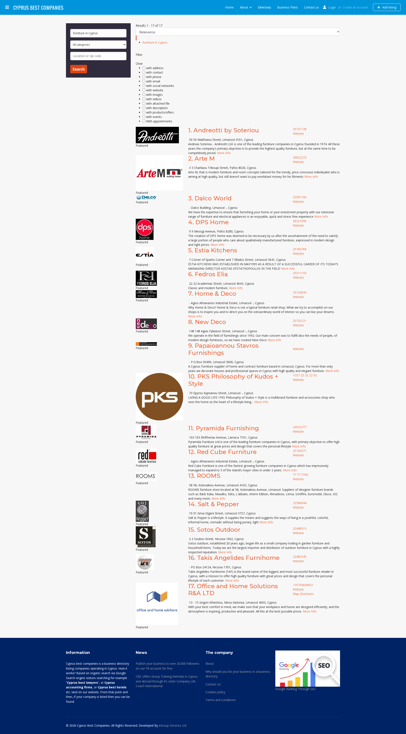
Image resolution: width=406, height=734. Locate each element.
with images (154, 95)
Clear (139, 64)
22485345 (299, 557)
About (244, 7)
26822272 (299, 157)
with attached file (158, 103)
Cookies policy (215, 692)
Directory (264, 7)
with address (154, 68)
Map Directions (303, 594)
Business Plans (287, 7)
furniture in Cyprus (155, 42)
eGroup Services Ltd (172, 725)
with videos (154, 99)
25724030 (299, 292)
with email (153, 81)
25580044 (299, 503)
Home (229, 7)
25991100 (299, 197)
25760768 (299, 249)
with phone (153, 77)
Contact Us (213, 684)
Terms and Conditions (221, 700)
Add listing (388, 7)
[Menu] (7, 7)
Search (79, 69)
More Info (224, 153)
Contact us (311, 7)
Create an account (355, 7)
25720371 (299, 451)
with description (157, 108)
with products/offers (160, 112)
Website (298, 133)
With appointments (159, 121)
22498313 (299, 528)
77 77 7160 (300, 475)
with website (154, 90)
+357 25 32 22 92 (305, 375)
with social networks (160, 86)
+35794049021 (303, 585)
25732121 (299, 321)
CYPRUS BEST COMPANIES (38, 7)
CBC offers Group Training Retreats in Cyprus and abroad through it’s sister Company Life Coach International (167, 681)
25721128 (299, 129)
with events (154, 117)
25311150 (299, 273)
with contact (154, 72)
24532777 (299, 427)
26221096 (299, 221)
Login (332, 7)
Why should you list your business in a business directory (238, 674)
